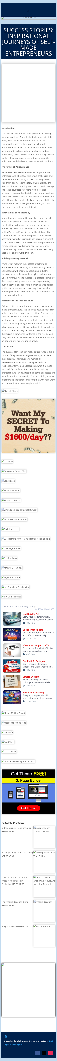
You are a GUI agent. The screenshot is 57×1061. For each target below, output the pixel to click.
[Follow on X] (44, 1053)
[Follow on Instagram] (50, 1053)
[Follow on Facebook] (37, 1053)
